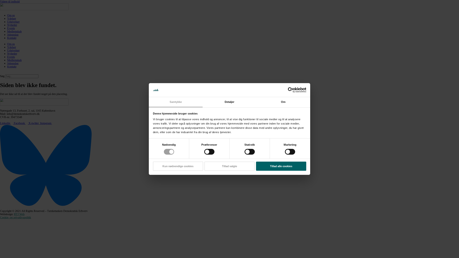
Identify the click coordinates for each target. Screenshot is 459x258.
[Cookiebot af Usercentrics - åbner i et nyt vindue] (290, 90)
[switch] (209, 152)
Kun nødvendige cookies (177, 166)
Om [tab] (283, 101)
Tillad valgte (229, 166)
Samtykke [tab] (176, 101)
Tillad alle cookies (281, 166)
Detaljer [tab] (230, 101)
